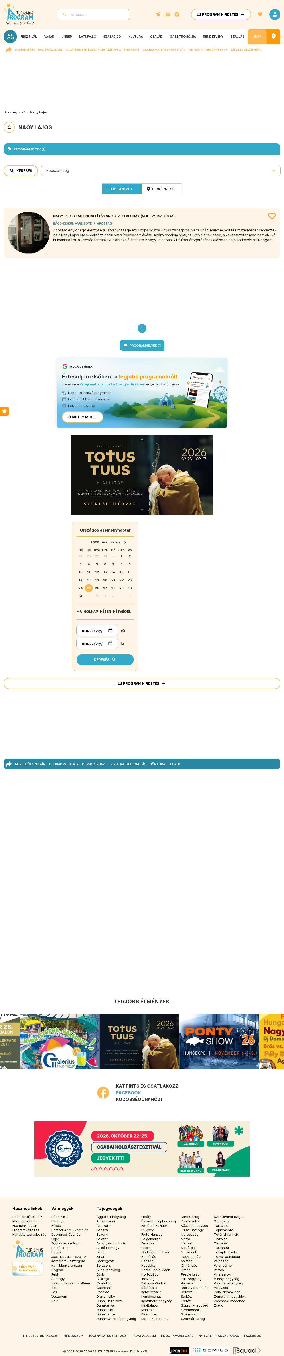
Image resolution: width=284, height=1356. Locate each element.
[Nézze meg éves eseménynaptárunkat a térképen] (273, 36)
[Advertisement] (142, 287)
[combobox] (46, 170)
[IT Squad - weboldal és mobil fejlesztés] (247, 1350)
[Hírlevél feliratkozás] (158, 14)
